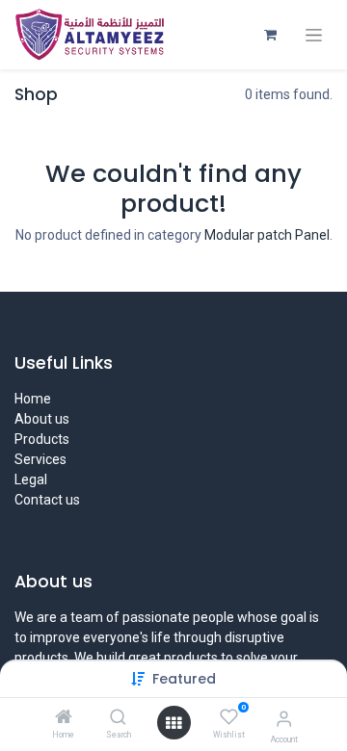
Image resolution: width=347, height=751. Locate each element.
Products (41, 439)
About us (41, 419)
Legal (30, 479)
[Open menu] (173, 723)
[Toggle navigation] (314, 35)
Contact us (47, 499)
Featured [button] (184, 678)
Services (40, 459)
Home (32, 398)
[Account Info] (284, 719)
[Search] (118, 718)
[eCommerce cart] (270, 34)
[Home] (63, 718)
